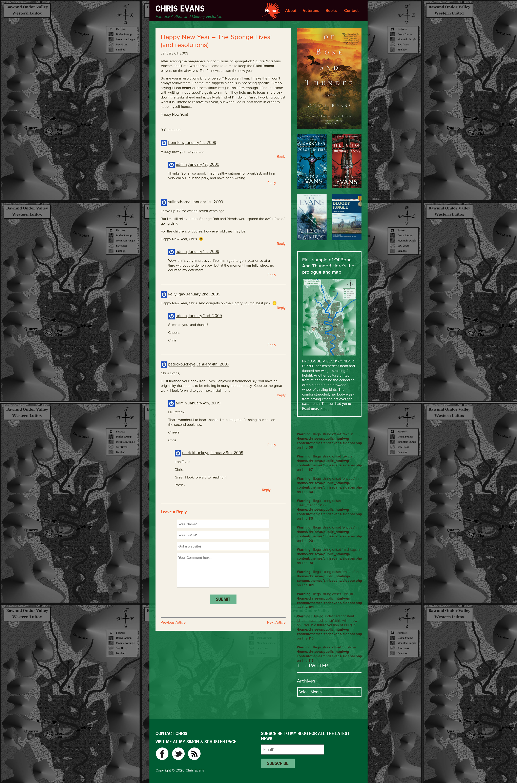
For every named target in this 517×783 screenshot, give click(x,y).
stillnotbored (179, 202)
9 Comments (171, 130)
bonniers (176, 142)
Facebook (162, 753)
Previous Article (173, 622)
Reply (281, 156)
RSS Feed (194, 753)
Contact (351, 10)
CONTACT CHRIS (171, 733)
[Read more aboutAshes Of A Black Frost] (312, 217)
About (290, 10)
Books (331, 10)
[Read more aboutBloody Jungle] (346, 217)
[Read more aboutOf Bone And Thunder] (329, 78)
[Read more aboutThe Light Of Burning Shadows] (346, 161)
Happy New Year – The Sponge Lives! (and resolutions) (216, 41)
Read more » (312, 408)
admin (181, 164)
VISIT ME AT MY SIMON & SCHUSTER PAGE (196, 741)
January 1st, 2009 (200, 142)
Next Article (276, 622)
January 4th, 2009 (213, 364)
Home (270, 10)
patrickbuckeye (181, 364)
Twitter (178, 753)
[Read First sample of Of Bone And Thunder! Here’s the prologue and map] (329, 317)
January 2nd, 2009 (203, 294)
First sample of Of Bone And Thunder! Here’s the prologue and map (328, 266)
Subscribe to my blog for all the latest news (305, 736)
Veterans (311, 10)
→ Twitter (314, 666)
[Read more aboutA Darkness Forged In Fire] (312, 161)
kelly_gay (176, 294)
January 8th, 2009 (226, 452)
